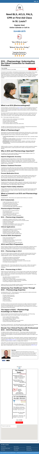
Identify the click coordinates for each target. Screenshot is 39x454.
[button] (37, 1)
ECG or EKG (20, 107)
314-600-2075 (19, 31)
